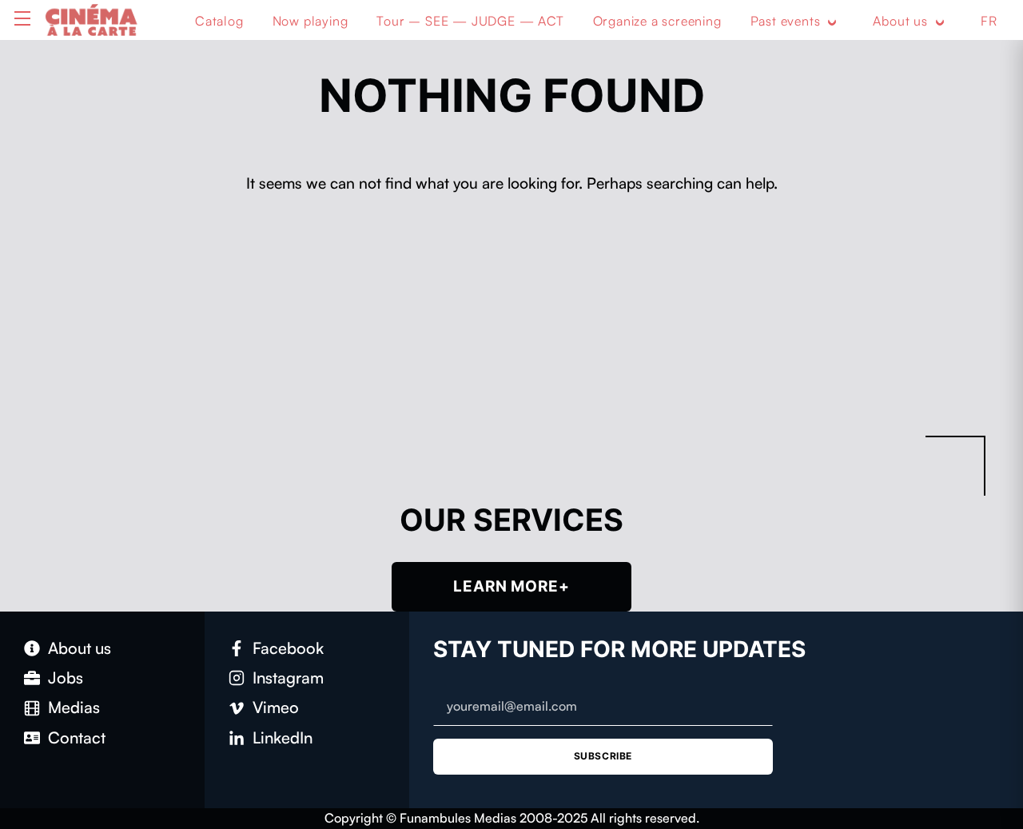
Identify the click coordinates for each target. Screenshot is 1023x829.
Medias (74, 707)
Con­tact (76, 737)
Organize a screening (657, 21)
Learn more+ (511, 586)
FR (989, 21)
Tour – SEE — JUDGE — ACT (469, 21)
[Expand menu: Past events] (832, 21)
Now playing (310, 21)
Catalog (219, 21)
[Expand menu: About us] (939, 21)
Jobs (65, 678)
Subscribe (603, 756)
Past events (785, 21)
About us (900, 21)
